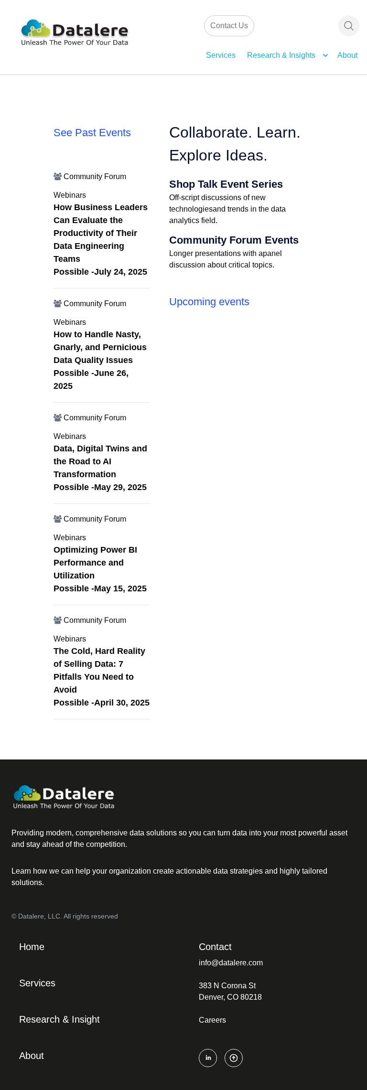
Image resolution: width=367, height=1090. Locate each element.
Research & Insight (59, 1019)
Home (31, 946)
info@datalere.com (231, 963)
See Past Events (92, 133)
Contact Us (229, 25)
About (347, 55)
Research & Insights (281, 55)
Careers (212, 1020)
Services (221, 55)
